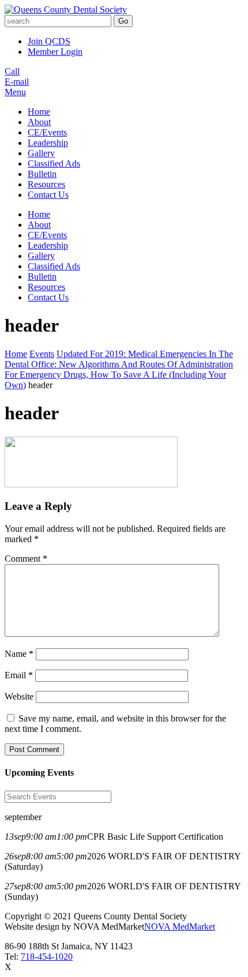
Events (41, 354)
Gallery (41, 153)
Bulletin (42, 174)
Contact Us (48, 195)
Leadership (48, 143)
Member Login (55, 52)
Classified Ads (54, 163)
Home (39, 112)
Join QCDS (49, 41)
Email (19, 675)
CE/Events (47, 132)
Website (19, 696)
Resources (46, 184)
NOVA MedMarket (179, 926)
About (39, 122)
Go (123, 21)
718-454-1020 (47, 956)
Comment (26, 558)
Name (19, 654)
